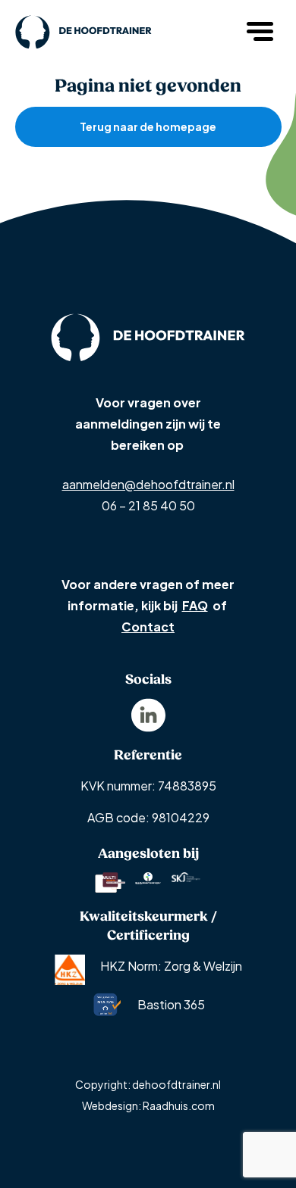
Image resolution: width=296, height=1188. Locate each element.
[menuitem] (148, 715)
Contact (148, 627)
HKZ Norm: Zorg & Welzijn (171, 966)
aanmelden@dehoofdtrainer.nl (148, 484)
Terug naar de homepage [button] (148, 126)
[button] (262, 30)
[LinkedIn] (148, 714)
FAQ (195, 605)
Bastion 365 (171, 1004)
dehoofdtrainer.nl (176, 1084)
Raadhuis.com (179, 1105)
